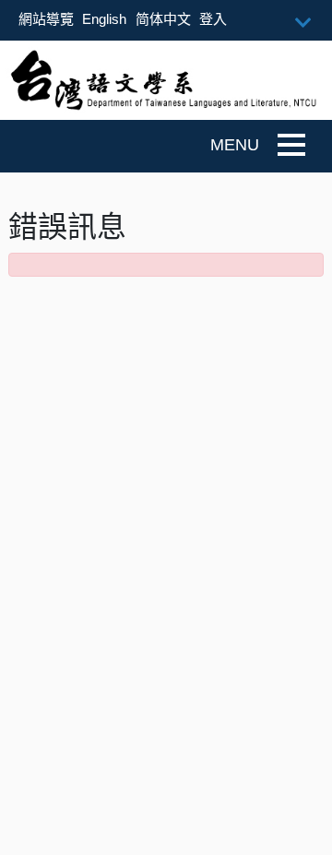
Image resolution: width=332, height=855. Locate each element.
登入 (213, 19)
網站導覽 (46, 19)
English (104, 19)
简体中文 (163, 19)
